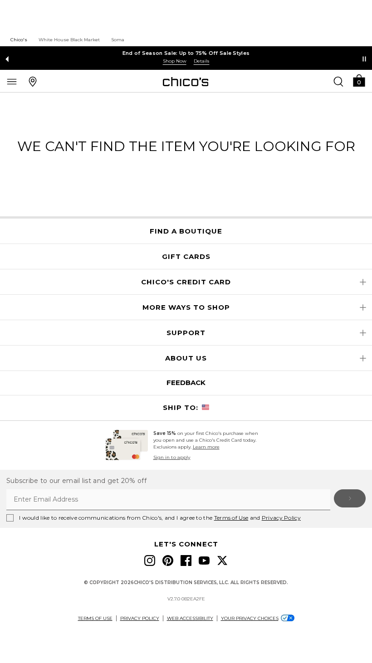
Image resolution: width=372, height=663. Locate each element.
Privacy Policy (281, 517)
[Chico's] (186, 81)
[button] (359, 80)
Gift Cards (186, 256)
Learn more (206, 447)
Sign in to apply (172, 457)
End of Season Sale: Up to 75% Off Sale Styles (186, 53)
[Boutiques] (32, 81)
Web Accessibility (190, 618)
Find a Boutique (186, 231)
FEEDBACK (186, 382)
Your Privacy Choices (250, 618)
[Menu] (11, 81)
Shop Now (174, 61)
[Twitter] (222, 560)
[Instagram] (149, 560)
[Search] (338, 81)
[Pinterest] (167, 560)
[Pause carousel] (364, 59)
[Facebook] (186, 560)
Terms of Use (231, 517)
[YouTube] (204, 560)
